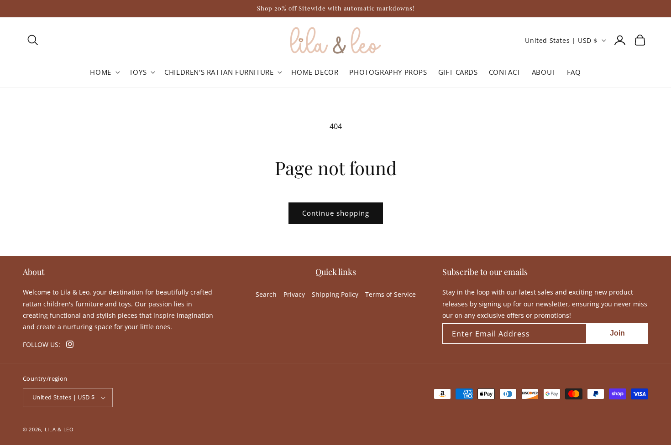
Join (617, 333)
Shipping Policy (335, 294)
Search (266, 294)
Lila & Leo (59, 429)
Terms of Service (390, 294)
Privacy (294, 294)
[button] (33, 40)
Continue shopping (335, 212)
